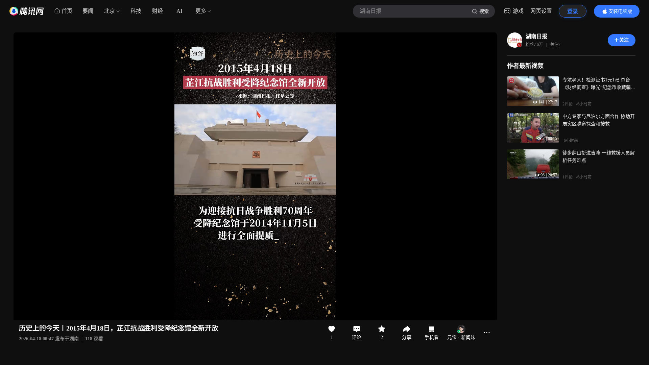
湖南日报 (536, 36)
